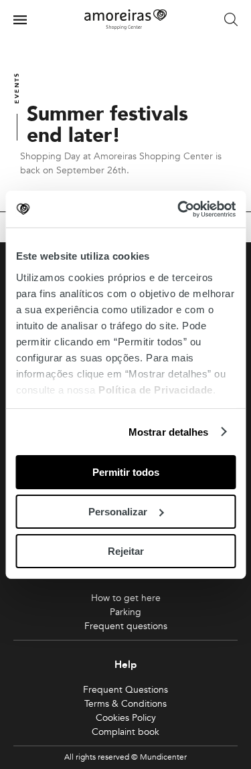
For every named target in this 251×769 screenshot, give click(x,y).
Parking (125, 612)
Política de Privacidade (155, 389)
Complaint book (125, 731)
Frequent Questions (125, 689)
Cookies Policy (126, 717)
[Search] (231, 20)
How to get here (126, 598)
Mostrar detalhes (169, 431)
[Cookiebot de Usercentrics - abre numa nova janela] (179, 209)
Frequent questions (125, 626)
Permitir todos (125, 472)
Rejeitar (126, 550)
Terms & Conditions (125, 703)
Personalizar (117, 511)
